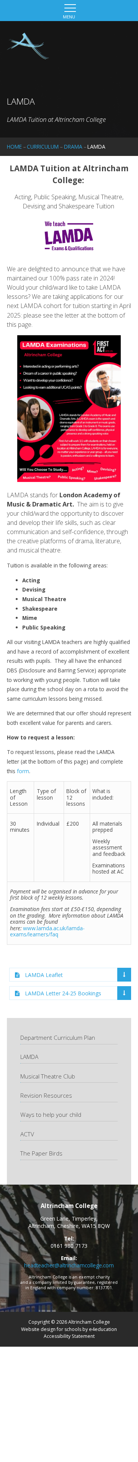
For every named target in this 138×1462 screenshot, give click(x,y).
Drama (73, 146)
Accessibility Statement (69, 1336)
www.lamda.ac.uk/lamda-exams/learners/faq (47, 931)
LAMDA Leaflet (44, 974)
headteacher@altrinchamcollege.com (69, 1265)
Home (14, 146)
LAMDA (96, 146)
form (23, 771)
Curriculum (43, 146)
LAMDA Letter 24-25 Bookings (63, 993)
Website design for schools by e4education (69, 1329)
